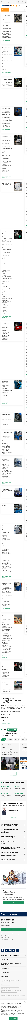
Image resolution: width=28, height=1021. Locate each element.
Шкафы (4, 398)
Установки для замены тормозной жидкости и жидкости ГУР (6, 554)
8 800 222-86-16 (7, 924)
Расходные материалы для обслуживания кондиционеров (6, 540)
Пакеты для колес (6, 189)
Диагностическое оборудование (6, 137)
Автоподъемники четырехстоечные (6, 27)
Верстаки (4, 388)
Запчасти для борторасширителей (7, 85)
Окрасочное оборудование (5, 460)
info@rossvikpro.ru (6, 927)
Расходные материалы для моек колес (7, 426)
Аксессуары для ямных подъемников (7, 31)
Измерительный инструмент (6, 262)
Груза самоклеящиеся (6, 58)
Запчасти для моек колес (6, 420)
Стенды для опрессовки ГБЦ (6, 544)
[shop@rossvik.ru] (20, 6)
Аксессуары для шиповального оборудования (6, 668)
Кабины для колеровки (5, 468)
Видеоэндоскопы (6, 146)
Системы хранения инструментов (6, 290)
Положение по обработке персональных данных (13, 997)
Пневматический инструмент (6, 285)
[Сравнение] (12, 2)
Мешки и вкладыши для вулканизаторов (7, 119)
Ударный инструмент (5, 305)
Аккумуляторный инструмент (6, 234)
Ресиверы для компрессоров (5, 339)
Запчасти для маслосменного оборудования (6, 442)
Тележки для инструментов (5, 394)
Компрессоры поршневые (5, 333)
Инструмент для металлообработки (7, 265)
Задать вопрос (13, 819)
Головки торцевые (6, 247)
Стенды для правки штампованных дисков (7, 604)
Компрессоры (5, 323)
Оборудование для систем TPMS (7, 158)
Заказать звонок (13, 931)
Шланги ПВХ (5, 684)
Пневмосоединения (7, 638)
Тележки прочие (6, 397)
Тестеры (4, 168)
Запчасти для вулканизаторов (6, 116)
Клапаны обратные (6, 624)
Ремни (4, 505)
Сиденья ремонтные (7, 392)
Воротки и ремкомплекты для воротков (6, 241)
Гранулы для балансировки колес (7, 52)
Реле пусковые (5, 640)
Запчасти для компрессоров (5, 326)
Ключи (3, 273)
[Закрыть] (24, 1001)
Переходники (5, 633)
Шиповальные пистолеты (5, 676)
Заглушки (4, 622)
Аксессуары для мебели (6, 386)
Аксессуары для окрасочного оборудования (6, 464)
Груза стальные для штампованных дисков (7, 68)
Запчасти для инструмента (5, 256)
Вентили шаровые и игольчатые (7, 620)
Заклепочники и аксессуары (6, 253)
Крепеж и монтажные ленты (6, 276)
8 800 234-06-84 (16, 6)
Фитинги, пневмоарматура (6, 616)
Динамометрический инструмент (7, 250)
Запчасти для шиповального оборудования (5, 672)
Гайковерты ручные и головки (7, 245)
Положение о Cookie (6, 990)
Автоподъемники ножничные (6, 24)
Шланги (4, 682)
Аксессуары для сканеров (6, 144)
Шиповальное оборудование (5, 663)
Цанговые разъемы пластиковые (6, 652)
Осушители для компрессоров (6, 336)
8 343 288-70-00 (7, 922)
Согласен (13, 1018)
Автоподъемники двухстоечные (6, 18)
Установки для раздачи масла (5, 450)
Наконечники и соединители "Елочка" (6, 630)
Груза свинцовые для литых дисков (7, 61)
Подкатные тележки (7, 390)
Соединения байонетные (5, 643)
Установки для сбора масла (7, 453)
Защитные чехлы (6, 187)
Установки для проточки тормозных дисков (7, 567)
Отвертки (4, 283)
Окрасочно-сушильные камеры (7, 471)
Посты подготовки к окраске (7, 474)
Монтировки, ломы (7, 278)
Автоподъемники (6, 15)
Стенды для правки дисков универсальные (7, 597)
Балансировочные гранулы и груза (6, 48)
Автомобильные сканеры (6, 141)
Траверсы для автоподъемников (6, 37)
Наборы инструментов (5, 281)
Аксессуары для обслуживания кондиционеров (6, 531)
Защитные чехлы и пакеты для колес (6, 184)
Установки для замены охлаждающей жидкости (5, 548)
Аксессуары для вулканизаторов (6, 112)
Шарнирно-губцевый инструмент (5, 312)
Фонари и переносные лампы (7, 308)
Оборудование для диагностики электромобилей (7, 154)
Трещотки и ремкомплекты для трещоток (6, 301)
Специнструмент (6, 292)
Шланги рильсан (6, 691)
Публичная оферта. (5, 986)
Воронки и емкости (7, 238)
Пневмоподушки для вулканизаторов (7, 123)
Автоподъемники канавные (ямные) (6, 21)
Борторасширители (7, 79)
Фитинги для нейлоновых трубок (7, 646)
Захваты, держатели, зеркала (7, 259)
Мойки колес (5, 422)
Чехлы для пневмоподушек (6, 126)
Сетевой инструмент (7, 288)
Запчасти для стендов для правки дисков (7, 592)
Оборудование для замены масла (7, 433)
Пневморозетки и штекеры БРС (6, 636)
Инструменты (5, 231)
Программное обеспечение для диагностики (6, 161)
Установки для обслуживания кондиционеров (6, 559)
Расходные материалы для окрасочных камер (6, 477)
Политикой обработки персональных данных (12, 1014)
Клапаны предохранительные (7, 627)
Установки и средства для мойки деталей (7, 572)
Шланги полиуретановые (6, 687)
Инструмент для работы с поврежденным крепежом (6, 269)
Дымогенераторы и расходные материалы (7, 150)
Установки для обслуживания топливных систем (6, 563)
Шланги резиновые (7, 689)
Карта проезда (5, 939)
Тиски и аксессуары (7, 298)
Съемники (4, 296)
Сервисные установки (5, 526)
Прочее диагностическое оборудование (6, 165)
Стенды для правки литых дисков (7, 600)
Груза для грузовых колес (7, 55)
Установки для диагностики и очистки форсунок (6, 171)
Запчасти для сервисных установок (5, 535)
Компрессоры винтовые (5, 330)
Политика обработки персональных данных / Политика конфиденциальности (12, 993)
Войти (13, 904)
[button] (14, 775)
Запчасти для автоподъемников (6, 34)
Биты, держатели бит (7, 236)
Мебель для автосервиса (5, 382)
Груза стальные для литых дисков (7, 64)
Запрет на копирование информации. (10, 988)
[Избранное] (15, 2)
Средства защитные (7, 294)
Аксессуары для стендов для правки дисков (7, 588)
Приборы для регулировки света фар (7, 490)
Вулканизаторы (6, 108)
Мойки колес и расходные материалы (6, 416)
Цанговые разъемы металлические (6, 649)
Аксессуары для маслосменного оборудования (6, 438)
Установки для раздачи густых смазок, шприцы (6, 446)
